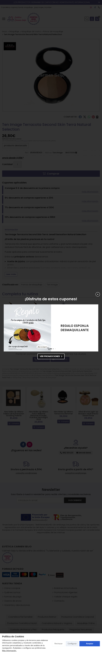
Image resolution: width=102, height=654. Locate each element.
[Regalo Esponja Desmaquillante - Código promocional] (27, 327)
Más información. (9, 651)
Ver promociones (50, 356)
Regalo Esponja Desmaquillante (75, 328)
